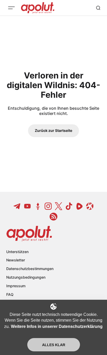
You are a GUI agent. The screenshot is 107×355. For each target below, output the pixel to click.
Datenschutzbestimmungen (30, 268)
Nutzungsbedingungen (25, 277)
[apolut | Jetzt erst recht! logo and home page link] (29, 233)
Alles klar (53, 345)
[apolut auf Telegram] (17, 206)
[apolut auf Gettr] (38, 206)
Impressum (15, 286)
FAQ (10, 294)
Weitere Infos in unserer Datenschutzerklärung (57, 326)
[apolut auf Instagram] (48, 206)
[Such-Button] (98, 8)
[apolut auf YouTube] (27, 206)
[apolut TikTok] (69, 206)
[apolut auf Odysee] (90, 206)
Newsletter (15, 260)
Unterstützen (17, 251)
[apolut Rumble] (79, 206)
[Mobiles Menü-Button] (11, 8)
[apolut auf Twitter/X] (59, 206)
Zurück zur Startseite (53, 130)
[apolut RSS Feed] (53, 217)
